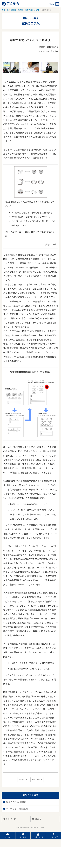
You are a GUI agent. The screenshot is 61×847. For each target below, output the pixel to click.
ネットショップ (38, 837)
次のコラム (24, 779)
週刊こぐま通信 (17, 10)
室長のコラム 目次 (32, 10)
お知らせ (38, 819)
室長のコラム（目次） (17, 802)
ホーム (5, 10)
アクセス (23, 837)
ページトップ (53, 837)
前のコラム (36, 779)
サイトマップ (11, 819)
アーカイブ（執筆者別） (18, 808)
